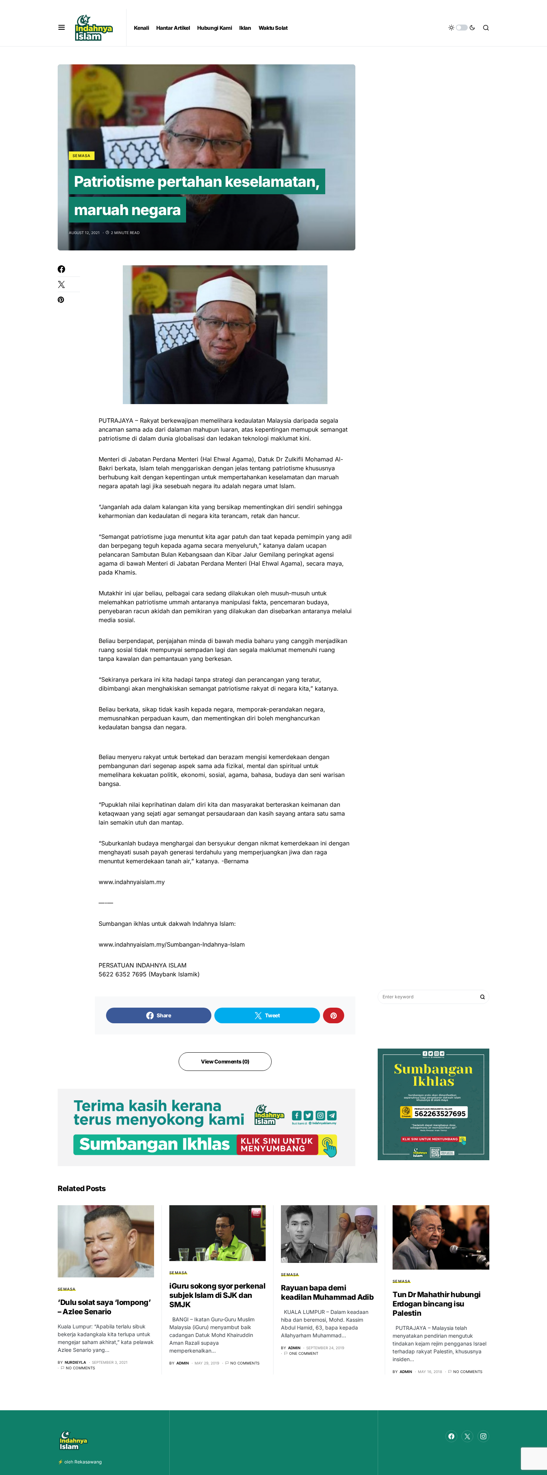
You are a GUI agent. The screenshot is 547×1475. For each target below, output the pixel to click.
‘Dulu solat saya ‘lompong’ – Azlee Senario (104, 1307)
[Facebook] (451, 1436)
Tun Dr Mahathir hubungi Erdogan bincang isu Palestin (437, 1304)
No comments (80, 1368)
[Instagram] (483, 1436)
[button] (61, 27)
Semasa (82, 155)
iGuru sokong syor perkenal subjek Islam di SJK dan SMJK (217, 1295)
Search (482, 997)
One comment (303, 1353)
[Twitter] (467, 1436)
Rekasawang (88, 1462)
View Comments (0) (225, 1061)
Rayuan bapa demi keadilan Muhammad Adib (327, 1292)
